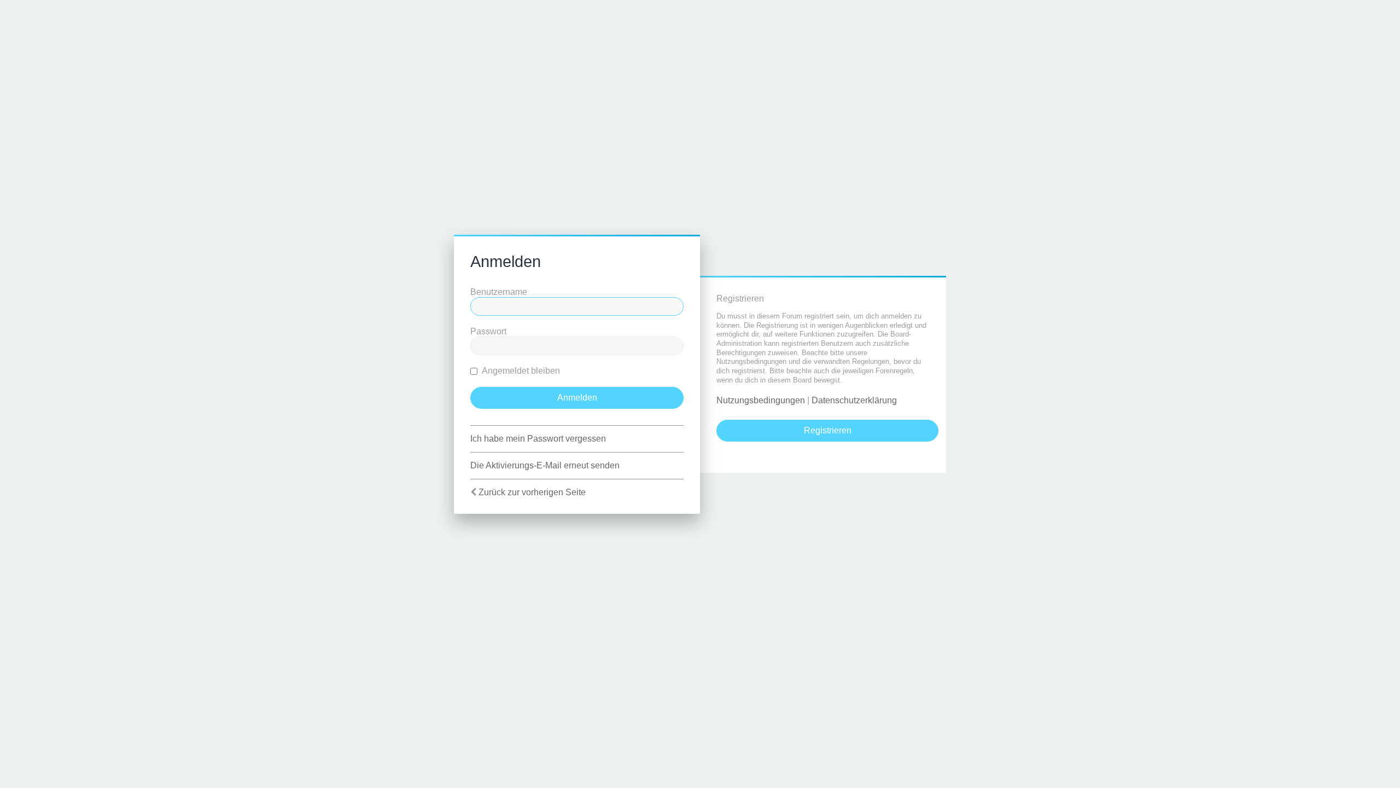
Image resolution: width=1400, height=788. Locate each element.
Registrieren (827, 430)
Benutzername (498, 292)
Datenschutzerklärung (854, 400)
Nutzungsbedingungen (760, 400)
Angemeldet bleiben (520, 370)
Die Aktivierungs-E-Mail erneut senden (545, 465)
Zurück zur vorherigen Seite (532, 492)
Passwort (488, 331)
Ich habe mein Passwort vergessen (538, 438)
